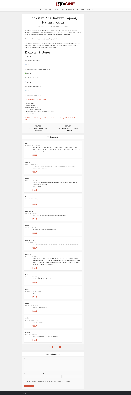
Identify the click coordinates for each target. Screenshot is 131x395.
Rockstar (28, 120)
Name (26, 374)
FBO (77, 9)
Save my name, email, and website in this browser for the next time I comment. (48, 381)
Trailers (55, 9)
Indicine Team (58, 26)
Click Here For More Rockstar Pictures (35, 99)
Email (45, 374)
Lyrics (62, 9)
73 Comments (48, 26)
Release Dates (70, 9)
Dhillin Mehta (49, 118)
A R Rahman (29, 118)
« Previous (49, 347)
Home (40, 9)
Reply (34, 155)
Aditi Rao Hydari (38, 118)
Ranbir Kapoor (74, 118)
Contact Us (89, 9)
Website (65, 374)
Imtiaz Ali (56, 118)
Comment (26, 359)
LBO (82, 9)
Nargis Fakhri (65, 118)
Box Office (47, 9)
